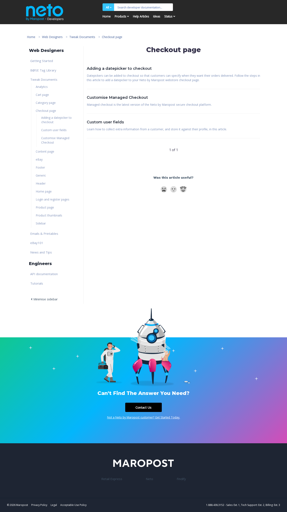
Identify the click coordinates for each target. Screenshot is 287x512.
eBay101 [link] (36, 243)
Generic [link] (41, 175)
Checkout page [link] (46, 111)
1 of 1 (173, 150)
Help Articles (141, 16)
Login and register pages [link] (52, 199)
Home (107, 16)
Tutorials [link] (36, 283)
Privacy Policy (39, 505)
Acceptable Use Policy (73, 505)
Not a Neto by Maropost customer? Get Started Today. (143, 417)
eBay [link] (39, 159)
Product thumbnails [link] (49, 215)
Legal (54, 505)
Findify (181, 479)
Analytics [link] (42, 87)
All (107, 7)
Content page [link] (45, 151)
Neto (149, 479)
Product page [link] (45, 207)
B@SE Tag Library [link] (43, 70)
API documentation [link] (44, 274)
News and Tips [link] (41, 252)
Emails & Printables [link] (44, 233)
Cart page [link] (42, 95)
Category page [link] (46, 103)
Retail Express (111, 479)
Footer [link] (40, 167)
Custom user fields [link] (54, 130)
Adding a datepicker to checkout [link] (56, 120)
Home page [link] (44, 191)
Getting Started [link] (41, 61)
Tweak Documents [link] (43, 79)
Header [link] (41, 183)
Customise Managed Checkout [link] (55, 140)
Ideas (156, 16)
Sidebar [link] (41, 223)
